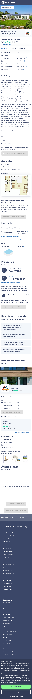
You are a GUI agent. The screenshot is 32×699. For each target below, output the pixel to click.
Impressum (6, 626)
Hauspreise (17, 527)
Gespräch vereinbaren (9, 655)
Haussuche (6, 637)
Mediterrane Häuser (9, 564)
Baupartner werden (8, 652)
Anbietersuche (7, 640)
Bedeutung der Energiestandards (10, 236)
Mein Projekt (6, 643)
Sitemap (5, 609)
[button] (26, 2)
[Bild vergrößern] (28, 193)
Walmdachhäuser (8, 586)
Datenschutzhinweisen (12, 682)
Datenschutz (6, 623)
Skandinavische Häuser (9, 573)
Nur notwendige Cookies (16, 696)
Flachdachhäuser (8, 583)
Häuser (6, 517)
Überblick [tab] (4, 48)
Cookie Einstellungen (9, 617)
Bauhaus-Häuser (8, 539)
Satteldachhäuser (8, 580)
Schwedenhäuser (8, 570)
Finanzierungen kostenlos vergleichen (11, 282)
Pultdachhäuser (7, 589)
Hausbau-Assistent (8, 634)
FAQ (4, 606)
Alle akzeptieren (16, 686)
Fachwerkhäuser (7, 551)
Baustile (8, 527)
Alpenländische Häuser (9, 536)
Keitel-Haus (13, 517)
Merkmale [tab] (22, 48)
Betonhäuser (6, 541)
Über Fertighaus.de (8, 603)
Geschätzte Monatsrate (15, 276)
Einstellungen (16, 692)
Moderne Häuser (8, 567)
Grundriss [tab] (13, 48)
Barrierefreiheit (7, 620)
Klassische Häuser (8, 554)
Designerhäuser (7, 548)
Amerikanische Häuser (9, 533)
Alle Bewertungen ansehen (22, 432)
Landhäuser (6, 557)
